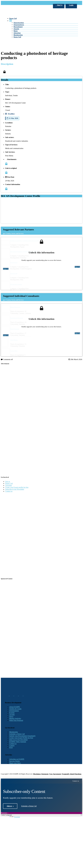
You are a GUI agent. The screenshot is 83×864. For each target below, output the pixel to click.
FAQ (11, 747)
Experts (11, 713)
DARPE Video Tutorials (17, 742)
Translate (17, 817)
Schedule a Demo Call (17, 734)
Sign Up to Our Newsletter (18, 740)
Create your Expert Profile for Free (21, 738)
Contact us (8, 491)
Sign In (77, 267)
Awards (12, 714)
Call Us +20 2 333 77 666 (14, 3)
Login (71, 5)
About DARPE (14, 707)
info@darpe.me (28, 3)
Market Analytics (15, 718)
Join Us (59, 5)
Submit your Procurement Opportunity (22, 736)
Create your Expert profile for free (16, 487)
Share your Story (15, 763)
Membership (13, 732)
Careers (11, 745)
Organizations (14, 711)
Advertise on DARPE (16, 759)
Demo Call (9, 483)
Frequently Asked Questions (71, 774)
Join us (7, 481)
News (11, 716)
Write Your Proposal (16, 720)
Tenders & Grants (15, 709)
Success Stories (14, 761)
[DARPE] (41, 49)
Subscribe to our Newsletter (14, 489)
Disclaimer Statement (40, 774)
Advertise (8, 485)
